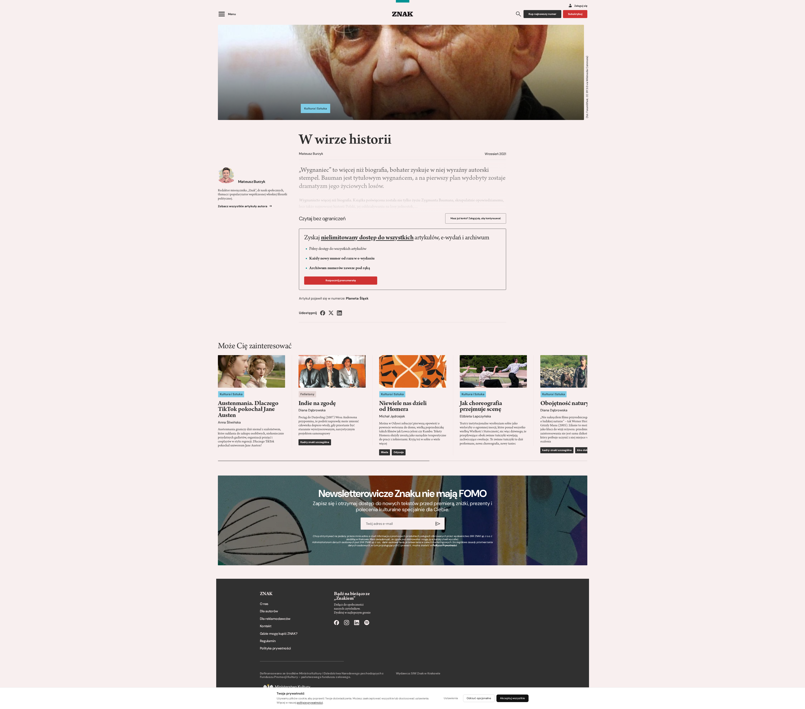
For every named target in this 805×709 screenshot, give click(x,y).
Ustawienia (451, 698)
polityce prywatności (310, 702)
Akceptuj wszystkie (512, 698)
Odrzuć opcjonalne (479, 698)
